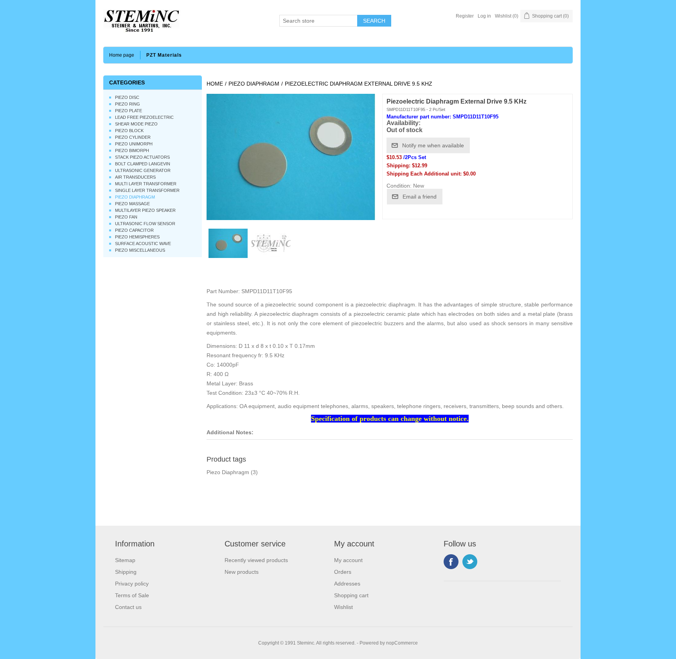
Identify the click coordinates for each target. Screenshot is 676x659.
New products (242, 572)
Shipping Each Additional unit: (424, 174)
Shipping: (398, 165)
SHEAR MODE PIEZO (136, 124)
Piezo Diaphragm (228, 472)
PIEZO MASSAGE (132, 203)
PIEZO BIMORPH (132, 150)
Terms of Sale (132, 595)
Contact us (128, 607)
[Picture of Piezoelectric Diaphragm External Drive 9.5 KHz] (228, 243)
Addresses (347, 583)
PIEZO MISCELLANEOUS (140, 250)
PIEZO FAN (126, 217)
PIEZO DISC (127, 97)
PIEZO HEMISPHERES (137, 237)
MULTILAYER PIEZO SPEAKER (145, 210)
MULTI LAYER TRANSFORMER (145, 183)
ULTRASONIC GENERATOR (143, 170)
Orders (342, 572)
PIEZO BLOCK (129, 130)
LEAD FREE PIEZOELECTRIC (144, 117)
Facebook (451, 561)
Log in (484, 16)
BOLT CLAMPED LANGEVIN (142, 163)
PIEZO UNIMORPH (134, 143)
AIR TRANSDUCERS (135, 177)
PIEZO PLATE (128, 110)
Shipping (126, 572)
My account (348, 560)
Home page (121, 55)
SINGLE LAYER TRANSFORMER (147, 190)
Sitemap (125, 560)
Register (465, 16)
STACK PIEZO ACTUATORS (142, 157)
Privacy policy (132, 583)
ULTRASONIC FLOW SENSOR (145, 223)
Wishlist (343, 607)
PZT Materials (164, 55)
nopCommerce (402, 643)
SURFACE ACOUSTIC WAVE (143, 243)
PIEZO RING (127, 104)
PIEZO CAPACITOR (134, 230)
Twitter (469, 561)
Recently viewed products (256, 560)
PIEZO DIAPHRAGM (135, 197)
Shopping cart (351, 595)
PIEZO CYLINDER (133, 137)
